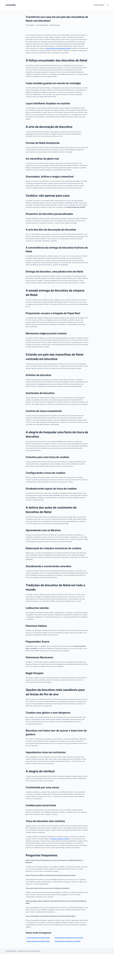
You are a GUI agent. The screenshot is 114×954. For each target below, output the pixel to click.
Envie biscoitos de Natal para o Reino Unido (69, 938)
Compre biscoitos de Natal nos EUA (38, 941)
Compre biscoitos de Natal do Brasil (38, 938)
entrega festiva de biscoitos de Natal (58, 48)
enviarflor (11, 5)
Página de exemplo (99, 5)
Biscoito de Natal (55, 25)
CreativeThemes (35, 951)
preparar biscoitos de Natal (60, 839)
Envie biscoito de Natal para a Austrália (67, 941)
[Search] (107, 5)
